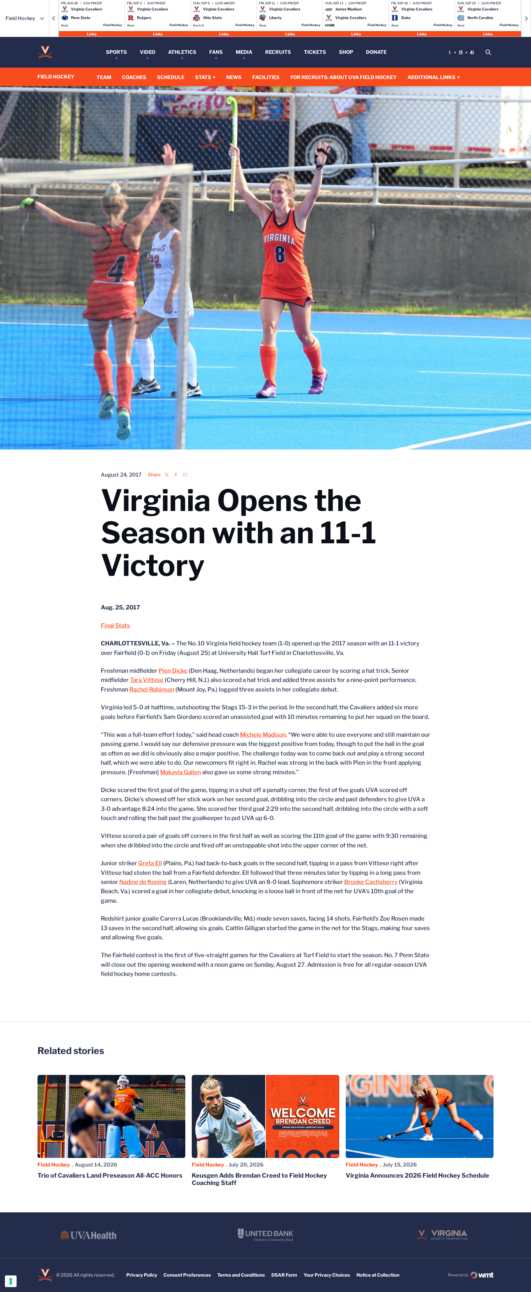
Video (147, 52)
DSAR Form (284, 1275)
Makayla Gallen (180, 772)
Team (103, 77)
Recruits (278, 52)
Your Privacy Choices (327, 1275)
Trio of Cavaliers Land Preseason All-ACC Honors (110, 1175)
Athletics (182, 52)
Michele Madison (263, 734)
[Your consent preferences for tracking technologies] (11, 1281)
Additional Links (431, 77)
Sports (116, 52)
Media (244, 52)
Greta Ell (150, 863)
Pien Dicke (173, 670)
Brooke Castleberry (371, 882)
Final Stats (115, 625)
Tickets (315, 52)
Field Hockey (53, 1165)
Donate (376, 52)
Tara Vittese (146, 680)
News (234, 77)
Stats (203, 77)
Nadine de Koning (143, 882)
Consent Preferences (187, 1275)
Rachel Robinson (151, 689)
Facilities (266, 77)
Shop (346, 52)
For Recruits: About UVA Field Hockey (343, 77)
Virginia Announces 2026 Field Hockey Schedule (417, 1175)
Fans (216, 52)
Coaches (134, 77)
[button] (54, 18)
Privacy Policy (141, 1275)
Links (91, 33)
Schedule (170, 77)
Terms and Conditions (241, 1275)
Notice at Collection (377, 1275)
